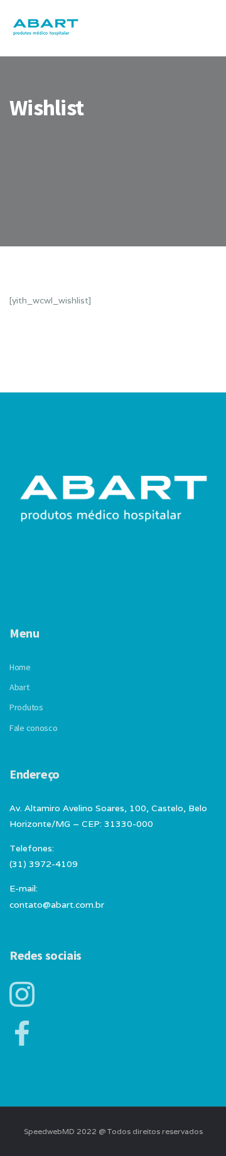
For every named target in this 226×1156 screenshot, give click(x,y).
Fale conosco (33, 727)
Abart (19, 687)
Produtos (26, 707)
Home (20, 667)
